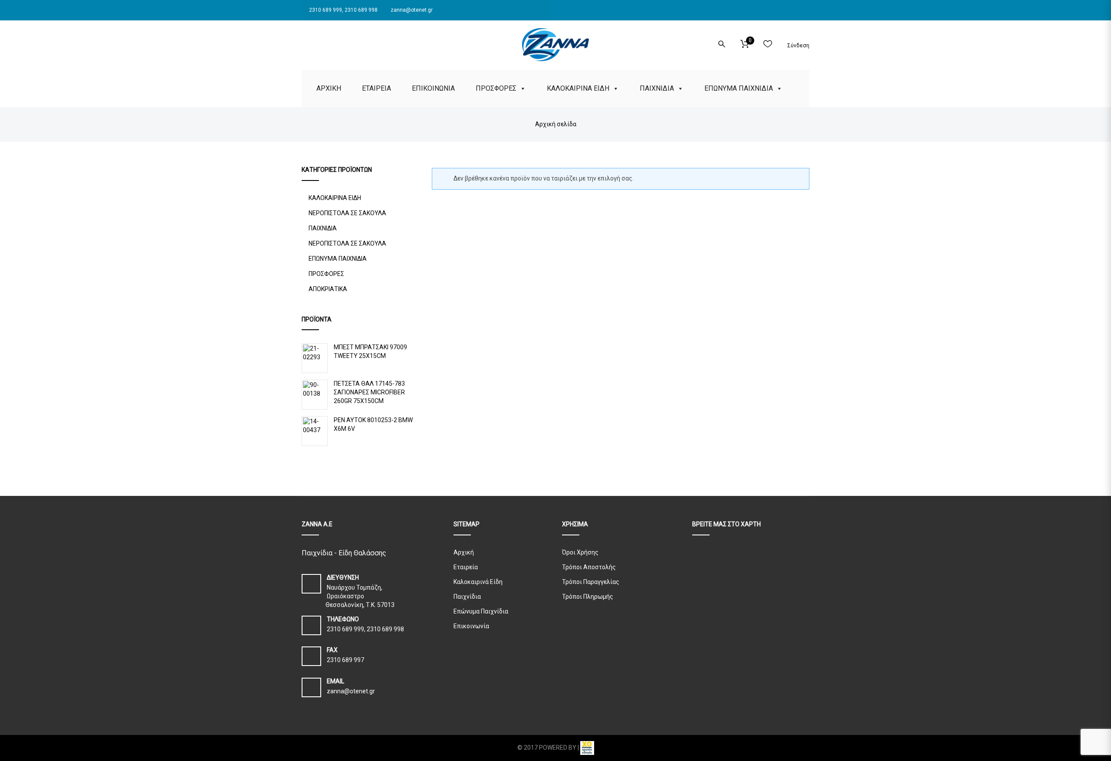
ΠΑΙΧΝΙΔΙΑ (657, 88)
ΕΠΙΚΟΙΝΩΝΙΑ (433, 88)
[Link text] (304, 42)
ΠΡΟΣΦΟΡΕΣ (496, 88)
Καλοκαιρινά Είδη (478, 581)
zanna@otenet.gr (411, 10)
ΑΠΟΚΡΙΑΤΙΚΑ (328, 288)
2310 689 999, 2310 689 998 (343, 10)
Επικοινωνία (471, 626)
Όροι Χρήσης (580, 552)
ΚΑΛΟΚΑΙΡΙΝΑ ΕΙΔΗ (578, 88)
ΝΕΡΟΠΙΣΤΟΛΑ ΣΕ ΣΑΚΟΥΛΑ (347, 213)
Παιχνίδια (467, 596)
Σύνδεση (797, 46)
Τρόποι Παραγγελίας (590, 581)
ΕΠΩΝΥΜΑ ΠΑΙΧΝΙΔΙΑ (738, 88)
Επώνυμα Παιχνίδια (481, 611)
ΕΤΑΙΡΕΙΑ (376, 88)
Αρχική (464, 552)
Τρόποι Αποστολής (589, 567)
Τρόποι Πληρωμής (587, 596)
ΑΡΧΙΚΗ (328, 88)
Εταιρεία (466, 567)
